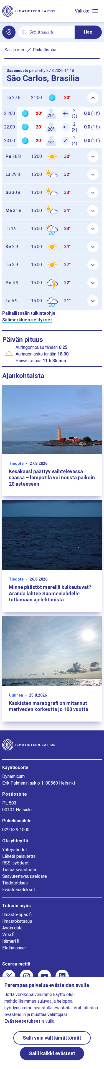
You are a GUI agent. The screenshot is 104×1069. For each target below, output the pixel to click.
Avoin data (12, 928)
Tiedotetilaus (15, 883)
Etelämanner (14, 947)
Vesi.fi (8, 934)
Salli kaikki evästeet (52, 1053)
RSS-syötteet (15, 863)
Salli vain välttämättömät (52, 1038)
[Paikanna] (9, 32)
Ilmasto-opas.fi (17, 914)
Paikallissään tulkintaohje (28, 313)
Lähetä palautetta (18, 856)
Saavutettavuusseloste (24, 876)
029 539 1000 (15, 829)
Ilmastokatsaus (17, 921)
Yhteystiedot (14, 849)
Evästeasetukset (18, 889)
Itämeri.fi (10, 941)
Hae (88, 32)
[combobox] (49, 32)
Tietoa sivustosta (19, 869)
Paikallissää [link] (44, 49)
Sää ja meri (15, 49)
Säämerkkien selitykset (27, 319)
